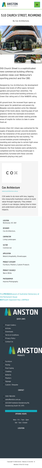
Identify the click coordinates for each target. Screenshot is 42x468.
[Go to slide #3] (35, 59)
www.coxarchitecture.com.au (10, 191)
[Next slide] (39, 40)
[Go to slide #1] (21, 59)
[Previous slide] (3, 40)
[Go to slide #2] (30, 59)
